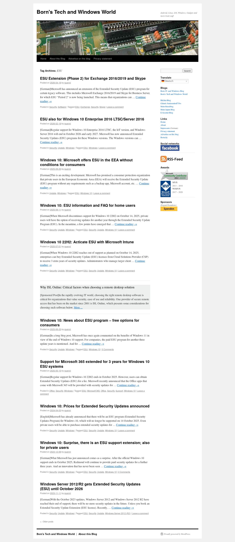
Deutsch (168, 81)
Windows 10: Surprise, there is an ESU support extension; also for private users (95, 445)
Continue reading (51, 142)
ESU (77, 106)
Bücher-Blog (166, 100)
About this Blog (57, 58)
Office (52, 390)
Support (119, 390)
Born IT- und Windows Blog (172, 91)
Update (61, 147)
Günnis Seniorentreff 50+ (171, 103)
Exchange (85, 106)
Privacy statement (103, 58)
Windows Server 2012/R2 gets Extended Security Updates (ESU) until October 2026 (90, 486)
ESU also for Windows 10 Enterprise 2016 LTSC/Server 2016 (92, 118)
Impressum (165, 128)
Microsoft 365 (93, 390)
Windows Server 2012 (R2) (117, 513)
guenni (67, 82)
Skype (102, 106)
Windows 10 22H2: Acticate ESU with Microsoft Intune (87, 241)
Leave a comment (115, 106)
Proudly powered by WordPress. (177, 534)
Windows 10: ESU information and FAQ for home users (87, 205)
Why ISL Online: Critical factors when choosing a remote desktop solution (87, 287)
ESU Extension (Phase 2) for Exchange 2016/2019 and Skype (93, 78)
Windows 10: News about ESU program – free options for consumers (89, 322)
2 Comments (124, 471)
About (163, 125)
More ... (78, 307)
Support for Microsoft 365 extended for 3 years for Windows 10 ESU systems (94, 364)
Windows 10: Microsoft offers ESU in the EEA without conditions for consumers (86, 162)
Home (43, 58)
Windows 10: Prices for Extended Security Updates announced (94, 405)
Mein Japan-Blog (168, 109)
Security (53, 106)
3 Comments (108, 349)
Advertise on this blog (79, 58)
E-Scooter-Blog (167, 112)
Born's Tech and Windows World (76, 11)
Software (62, 106)
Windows (70, 147)
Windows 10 (86, 193)
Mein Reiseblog (167, 106)
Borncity (164, 137)
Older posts (46, 521)
